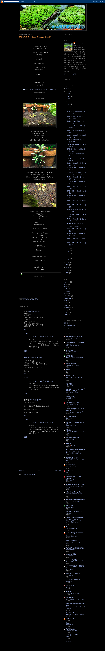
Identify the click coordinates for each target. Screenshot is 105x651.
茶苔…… (68, 472)
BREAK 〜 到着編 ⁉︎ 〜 (74, 226)
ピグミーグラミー (71, 466)
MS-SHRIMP (70, 597)
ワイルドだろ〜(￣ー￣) (72, 528)
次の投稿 (21, 470)
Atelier (66, 284)
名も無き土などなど (71, 536)
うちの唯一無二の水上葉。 (73, 365)
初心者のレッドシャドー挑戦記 (75, 499)
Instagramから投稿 (71, 351)
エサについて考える (71, 439)
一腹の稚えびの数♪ (71, 385)
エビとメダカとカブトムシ (74, 437)
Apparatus (67, 282)
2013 (67, 267)
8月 (69, 104)
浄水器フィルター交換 (72, 338)
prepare (66, 305)
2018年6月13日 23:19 (46, 381)
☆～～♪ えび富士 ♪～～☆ (74, 560)
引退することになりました (73, 453)
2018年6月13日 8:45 (36, 400)
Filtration (66, 293)
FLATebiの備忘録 (71, 416)
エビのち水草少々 (71, 397)
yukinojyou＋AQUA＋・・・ (74, 635)
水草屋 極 (67, 323)
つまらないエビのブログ (73, 579)
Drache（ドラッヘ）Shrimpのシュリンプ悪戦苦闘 (75, 518)
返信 (25, 329)
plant (32, 299)
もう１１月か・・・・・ (72, 561)
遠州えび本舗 (70, 375)
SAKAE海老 (69, 505)
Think (65, 314)
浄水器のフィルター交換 (72, 593)
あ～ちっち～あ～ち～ (72, 392)
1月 (69, 259)
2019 (67, 88)
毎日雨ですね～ (70, 507)
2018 (67, 91)
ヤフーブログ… (70, 398)
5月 (69, 248)
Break (65, 286)
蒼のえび (26, 357)
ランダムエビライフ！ (72, 403)
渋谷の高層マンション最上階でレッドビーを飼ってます (75, 450)
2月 (69, 256)
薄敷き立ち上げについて (72, 345)
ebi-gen (68, 591)
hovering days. (70, 465)
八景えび (68, 430)
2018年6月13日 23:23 (46, 423)
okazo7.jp (67, 328)
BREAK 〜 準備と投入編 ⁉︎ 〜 (76, 223)
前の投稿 (58, 470)
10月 (69, 99)
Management (67, 298)
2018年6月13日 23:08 (46, 337)
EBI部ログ (69, 443)
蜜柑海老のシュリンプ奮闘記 (74, 336)
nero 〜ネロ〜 (33, 337)
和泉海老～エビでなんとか (74, 511)
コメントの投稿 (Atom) (29, 474)
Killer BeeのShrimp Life (73, 492)
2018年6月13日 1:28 (34, 311)
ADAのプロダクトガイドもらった (75, 614)
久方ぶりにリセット (71, 513)
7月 (69, 107)
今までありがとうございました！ (75, 501)
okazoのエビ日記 (71, 554)
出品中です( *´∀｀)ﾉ (71, 480)
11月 (69, 96)
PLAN (65, 300)
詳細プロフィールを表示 (70, 74)
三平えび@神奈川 (71, 540)
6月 (69, 109)
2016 (67, 265)
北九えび (68, 623)
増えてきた (69, 418)
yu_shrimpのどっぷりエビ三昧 (75, 484)
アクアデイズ (70, 613)
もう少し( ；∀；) (70, 371)
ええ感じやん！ (70, 555)
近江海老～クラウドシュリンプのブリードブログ (75, 390)
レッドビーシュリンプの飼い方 (74, 412)
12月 (69, 93)
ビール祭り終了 (70, 575)
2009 (67, 273)
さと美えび (69, 383)
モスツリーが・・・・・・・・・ (75, 625)
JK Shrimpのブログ (72, 457)
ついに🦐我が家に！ (71, 445)
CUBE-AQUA (70, 618)
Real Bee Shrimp (71, 471)
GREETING (67, 296)
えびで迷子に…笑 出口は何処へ (75, 548)
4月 (69, 251)
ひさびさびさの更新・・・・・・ (75, 630)
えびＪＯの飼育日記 (72, 363)
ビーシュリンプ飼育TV (73, 573)
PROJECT (67, 307)
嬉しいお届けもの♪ (71, 425)
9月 (69, 101)
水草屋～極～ (70, 356)
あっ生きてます (70, 569)
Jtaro (67, 527)
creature (26, 299)
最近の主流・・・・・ (72, 581)
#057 (67, 636)
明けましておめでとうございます (75, 599)
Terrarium (66, 312)
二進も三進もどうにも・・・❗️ (74, 404)
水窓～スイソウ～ (71, 585)
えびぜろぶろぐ (70, 629)
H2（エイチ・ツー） (70, 325)
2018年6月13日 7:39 (36, 357)
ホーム (40, 470)
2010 (67, 270)
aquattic (68, 641)
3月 (69, 253)
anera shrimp (70, 350)
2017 (67, 262)
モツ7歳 (68, 587)
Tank (36, 299)
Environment (67, 291)
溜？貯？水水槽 (70, 549)
